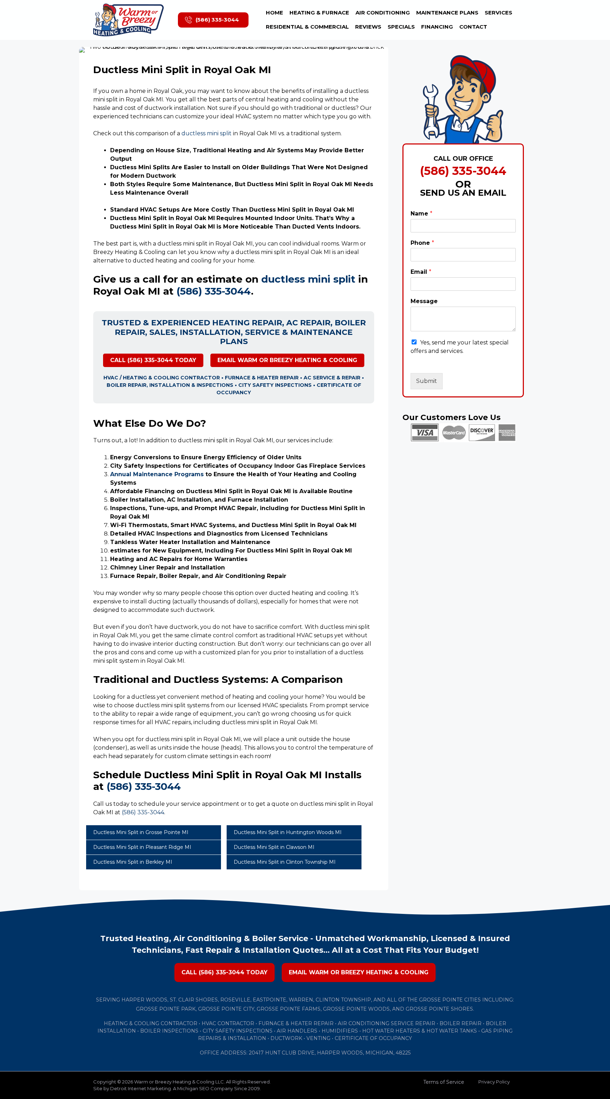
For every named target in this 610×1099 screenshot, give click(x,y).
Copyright (104, 1082)
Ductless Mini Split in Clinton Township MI (285, 862)
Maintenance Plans (447, 12)
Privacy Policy (494, 1082)
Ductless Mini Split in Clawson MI (274, 847)
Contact (473, 26)
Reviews (368, 26)
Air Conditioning (382, 12)
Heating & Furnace (319, 12)
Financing (437, 26)
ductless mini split (206, 133)
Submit (426, 381)
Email (421, 271)
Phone (422, 243)
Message (424, 301)
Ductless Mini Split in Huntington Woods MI (288, 832)
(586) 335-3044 (217, 19)
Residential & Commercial (307, 26)
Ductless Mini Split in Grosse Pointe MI (141, 832)
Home (274, 12)
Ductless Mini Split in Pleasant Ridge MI (142, 847)
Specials (401, 26)
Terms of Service (443, 1082)
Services (498, 12)
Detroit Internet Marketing (140, 1088)
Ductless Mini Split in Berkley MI (132, 862)
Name (421, 213)
